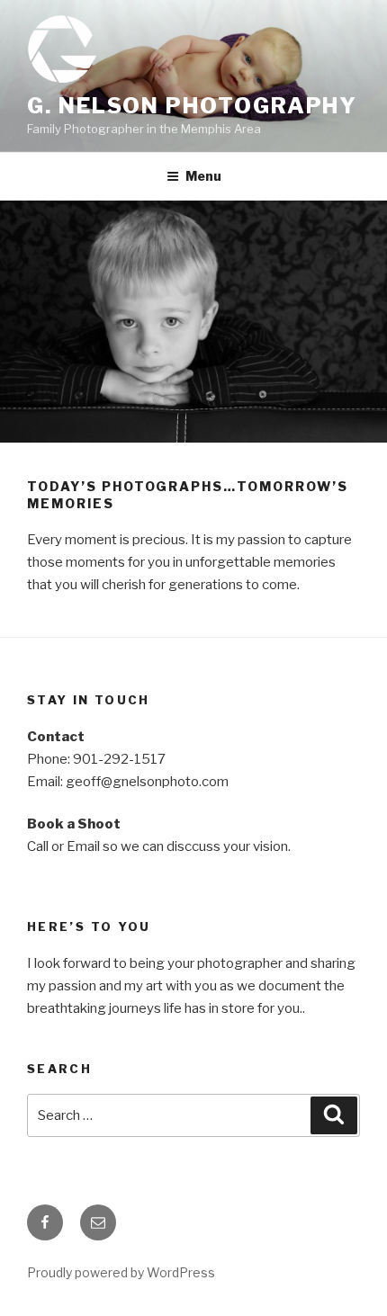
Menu (203, 176)
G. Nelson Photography (192, 106)
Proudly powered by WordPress (121, 1272)
